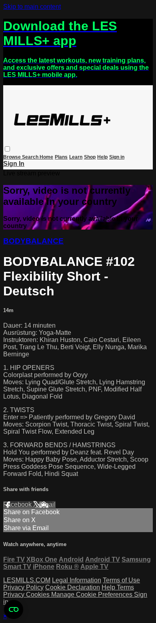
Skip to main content (32, 6)
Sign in (116, 157)
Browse (12, 157)
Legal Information (76, 580)
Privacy (14, 594)
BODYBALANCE (33, 241)
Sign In (13, 163)
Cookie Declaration (72, 587)
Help (102, 157)
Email (47, 504)
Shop (90, 157)
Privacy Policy (23, 587)
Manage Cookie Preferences (92, 594)
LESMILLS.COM (26, 580)
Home (46, 157)
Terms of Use (121, 580)
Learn (75, 157)
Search (31, 157)
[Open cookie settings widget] (13, 609)
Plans (61, 157)
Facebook (18, 504)
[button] (7, 148)
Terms (125, 587)
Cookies (38, 594)
